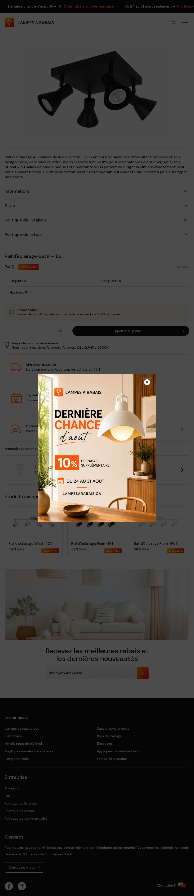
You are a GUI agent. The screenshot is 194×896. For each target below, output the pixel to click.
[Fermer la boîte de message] (147, 382)
